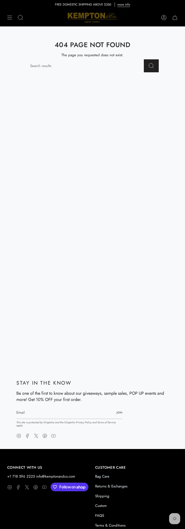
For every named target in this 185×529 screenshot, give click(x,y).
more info (123, 4)
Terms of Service (106, 422)
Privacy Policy (84, 422)
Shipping (102, 496)
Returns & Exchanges (111, 486)
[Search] (151, 65)
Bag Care (102, 476)
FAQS (99, 515)
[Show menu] (9, 17)
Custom (101, 505)
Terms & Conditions (110, 525)
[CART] (174, 17)
